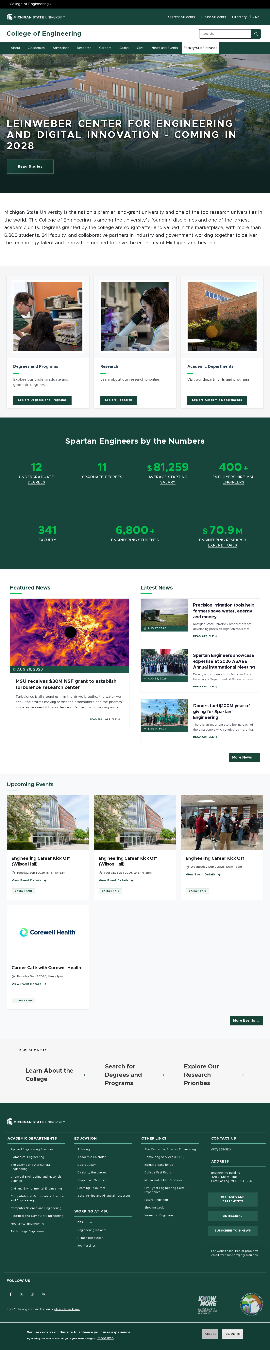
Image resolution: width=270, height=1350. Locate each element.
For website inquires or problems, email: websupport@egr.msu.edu (235, 1253)
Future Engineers (156, 1200)
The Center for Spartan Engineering (171, 1149)
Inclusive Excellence (158, 1165)
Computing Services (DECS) (171, 1157)
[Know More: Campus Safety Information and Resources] (200, 1296)
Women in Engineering (160, 1215)
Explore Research (118, 400)
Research (84, 48)
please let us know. (67, 1309)
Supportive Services (104, 1180)
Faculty (47, 540)
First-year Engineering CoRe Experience (164, 1190)
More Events (244, 1020)
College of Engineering (29, 4)
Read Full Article (103, 719)
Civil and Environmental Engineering (36, 1188)
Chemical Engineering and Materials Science (36, 1178)
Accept (210, 1333)
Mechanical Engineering (27, 1223)
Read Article (203, 636)
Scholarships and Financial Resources (103, 1195)
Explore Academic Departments (217, 400)
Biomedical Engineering (27, 1157)
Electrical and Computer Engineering (37, 1216)
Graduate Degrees (102, 477)
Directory (239, 17)
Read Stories (30, 166)
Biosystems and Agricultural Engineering (36, 1167)
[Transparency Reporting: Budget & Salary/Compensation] (244, 1296)
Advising (83, 1149)
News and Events (164, 48)
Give (256, 17)
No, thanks (233, 1333)
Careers (105, 48)
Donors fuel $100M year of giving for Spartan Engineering (221, 712)
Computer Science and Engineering (36, 1208)
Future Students (213, 17)
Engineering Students (135, 540)
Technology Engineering (28, 1231)
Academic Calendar (104, 1157)
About (15, 48)
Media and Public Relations (163, 1180)
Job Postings (103, 1245)
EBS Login (101, 1222)
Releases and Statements (239, 1199)
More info (105, 1338)
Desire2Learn (103, 1164)
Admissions (61, 48)
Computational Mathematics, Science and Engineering (38, 1198)
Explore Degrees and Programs (42, 400)
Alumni (124, 48)
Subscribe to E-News (235, 1230)
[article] (48, 341)
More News (242, 757)
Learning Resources (104, 1188)
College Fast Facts (171, 1172)
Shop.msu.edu (170, 1207)
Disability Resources (104, 1172)
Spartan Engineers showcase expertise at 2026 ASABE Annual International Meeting (224, 662)
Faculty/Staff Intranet (201, 49)
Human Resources (104, 1237)
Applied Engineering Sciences (32, 1149)
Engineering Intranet (104, 1230)
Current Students (181, 17)
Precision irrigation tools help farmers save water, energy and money (223, 611)
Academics (36, 48)
